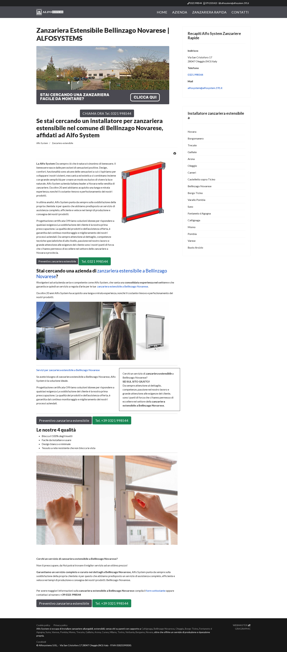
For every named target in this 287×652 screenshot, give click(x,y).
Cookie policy (43, 625)
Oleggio (192, 165)
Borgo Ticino (195, 193)
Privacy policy (60, 625)
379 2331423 (211, 3)
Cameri (192, 172)
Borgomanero (196, 138)
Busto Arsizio (195, 247)
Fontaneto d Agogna (199, 213)
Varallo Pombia (196, 199)
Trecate (192, 145)
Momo (191, 227)
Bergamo (140, 632)
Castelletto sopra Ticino (201, 179)
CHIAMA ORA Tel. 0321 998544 (107, 113)
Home (162, 12)
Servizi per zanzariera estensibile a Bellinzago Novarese (68, 370)
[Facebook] (175, 153)
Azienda (179, 12)
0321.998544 (195, 74)
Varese (191, 240)
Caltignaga (194, 220)
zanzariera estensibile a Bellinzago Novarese (101, 273)
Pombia (192, 233)
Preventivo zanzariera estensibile (57, 261)
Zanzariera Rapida (209, 12)
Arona (191, 158)
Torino (121, 632)
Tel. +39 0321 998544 (111, 420)
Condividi (41, 641)
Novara (192, 131)
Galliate (192, 152)
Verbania (130, 632)
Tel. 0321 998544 (94, 261)
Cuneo (105, 632)
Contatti (240, 12)
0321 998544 (196, 3)
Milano (113, 632)
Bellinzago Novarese (199, 186)
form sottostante (155, 590)
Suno (190, 206)
